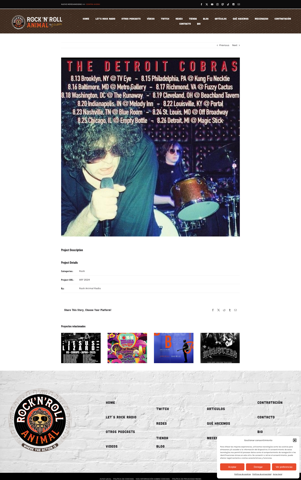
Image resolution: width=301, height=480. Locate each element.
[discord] (233, 4)
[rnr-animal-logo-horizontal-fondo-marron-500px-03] (37, 14)
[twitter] (207, 4)
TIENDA (162, 438)
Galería (84, 348)
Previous (224, 45)
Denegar (258, 467)
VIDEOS (112, 446)
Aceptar (232, 467)
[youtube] (212, 4)
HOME (110, 402)
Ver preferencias (284, 467)
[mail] (239, 4)
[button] (294, 440)
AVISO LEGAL (106, 479)
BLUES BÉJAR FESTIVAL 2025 (170, 348)
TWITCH (162, 409)
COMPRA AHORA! (93, 4)
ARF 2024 (84, 279)
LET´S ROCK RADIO (121, 417)
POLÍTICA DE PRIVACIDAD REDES (186, 479)
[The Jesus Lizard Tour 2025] (81, 348)
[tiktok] (228, 4)
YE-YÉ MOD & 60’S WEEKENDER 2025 (124, 348)
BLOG (160, 446)
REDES (161, 423)
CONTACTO (266, 417)
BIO (260, 432)
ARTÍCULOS (216, 409)
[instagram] (217, 4)
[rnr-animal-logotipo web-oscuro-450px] (40, 386)
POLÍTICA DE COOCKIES (123, 479)
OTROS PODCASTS (120, 432)
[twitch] (223, 4)
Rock (82, 271)
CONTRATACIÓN (270, 402)
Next (234, 45)
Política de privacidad (261, 474)
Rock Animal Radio (90, 288)
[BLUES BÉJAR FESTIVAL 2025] (173, 348)
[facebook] (201, 4)
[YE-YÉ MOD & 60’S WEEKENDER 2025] (127, 348)
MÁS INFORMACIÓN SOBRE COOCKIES (153, 479)
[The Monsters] (220, 348)
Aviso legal (277, 474)
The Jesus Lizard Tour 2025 (77, 348)
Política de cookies (242, 474)
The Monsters (216, 348)
